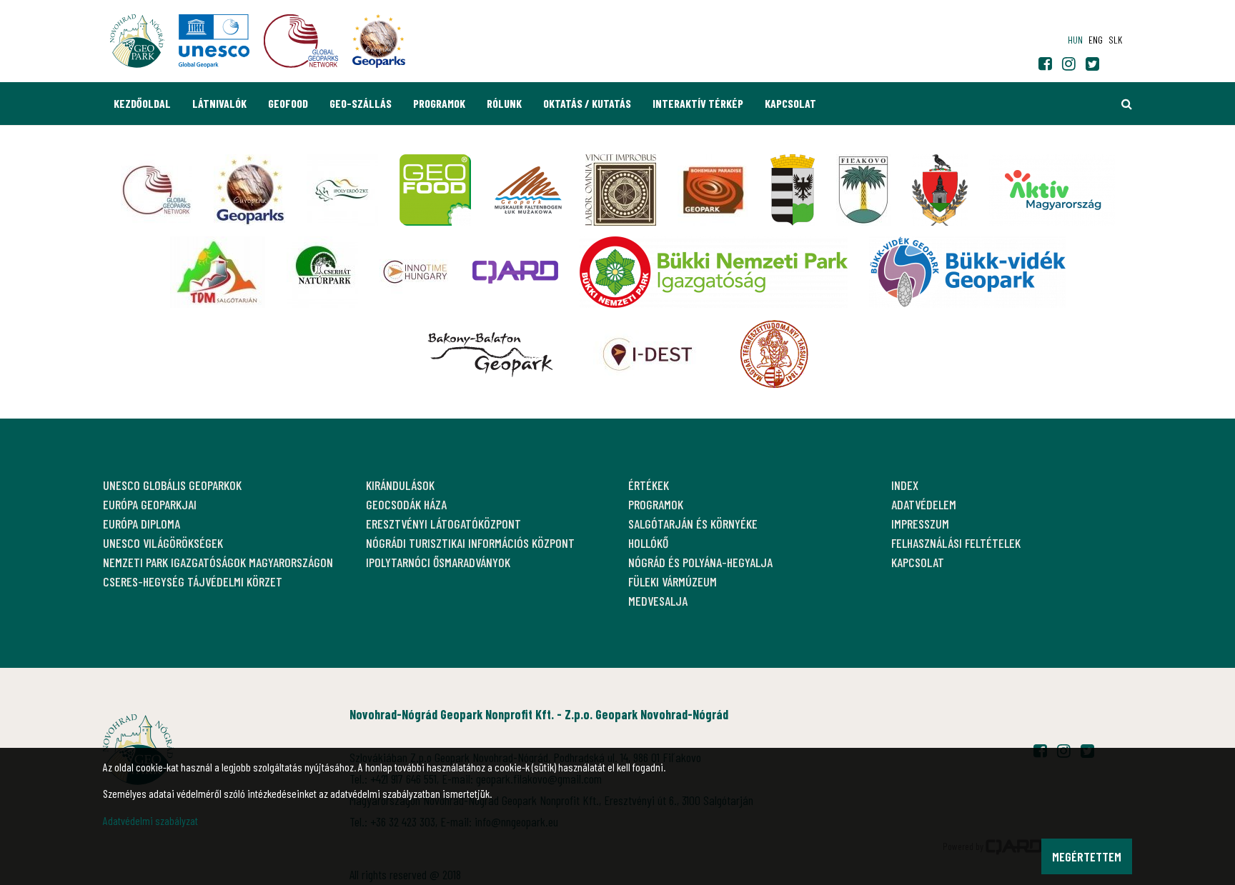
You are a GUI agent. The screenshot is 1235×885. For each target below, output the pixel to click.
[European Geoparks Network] (249, 190)
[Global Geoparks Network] (156, 190)
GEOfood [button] (288, 103)
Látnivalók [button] (219, 103)
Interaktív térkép (698, 103)
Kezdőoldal (142, 103)
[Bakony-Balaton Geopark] (490, 354)
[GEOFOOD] (435, 190)
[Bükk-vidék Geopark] (967, 272)
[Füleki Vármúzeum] (620, 190)
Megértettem (1086, 856)
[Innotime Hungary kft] (415, 272)
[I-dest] (647, 354)
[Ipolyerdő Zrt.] (342, 190)
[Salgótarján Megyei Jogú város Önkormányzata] (792, 190)
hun (1075, 40)
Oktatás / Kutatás (587, 103)
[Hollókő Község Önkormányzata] (940, 190)
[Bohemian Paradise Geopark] (713, 190)
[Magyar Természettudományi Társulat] (774, 354)
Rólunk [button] (504, 103)
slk (1115, 40)
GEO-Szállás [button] (360, 103)
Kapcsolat (790, 103)
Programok (439, 103)
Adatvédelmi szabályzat (150, 820)
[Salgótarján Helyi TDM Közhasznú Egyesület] (217, 272)
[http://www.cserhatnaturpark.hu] (322, 272)
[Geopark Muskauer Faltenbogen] (528, 190)
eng (1095, 40)
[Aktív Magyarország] (1052, 190)
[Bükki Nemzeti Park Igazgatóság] (714, 272)
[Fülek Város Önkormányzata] (863, 190)
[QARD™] (515, 272)
